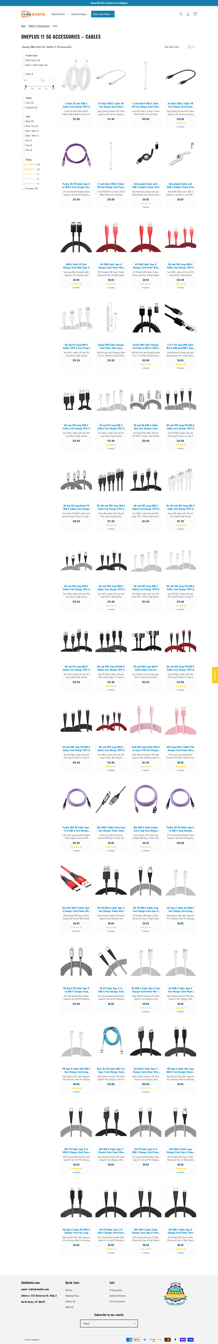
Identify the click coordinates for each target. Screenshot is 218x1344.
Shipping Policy (72, 1295)
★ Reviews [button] (215, 675)
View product (76, 78)
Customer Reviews (118, 1295)
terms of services (117, 1301)
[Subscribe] (134, 1323)
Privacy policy (116, 1290)
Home (23, 25)
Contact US (70, 1301)
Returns (68, 1290)
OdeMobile (36, 1339)
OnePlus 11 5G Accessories (39, 25)
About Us (69, 1307)
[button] (59, 14)
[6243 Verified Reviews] (175, 1306)
